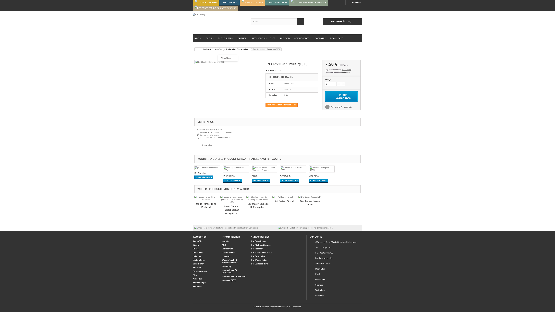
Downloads (198, 252)
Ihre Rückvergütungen (261, 245)
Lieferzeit (226, 256)
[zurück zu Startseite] (197, 49)
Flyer (195, 275)
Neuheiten (197, 279)
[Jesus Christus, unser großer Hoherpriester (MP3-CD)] (232, 200)
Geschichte (320, 279)
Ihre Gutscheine (258, 256)
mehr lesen (346, 70)
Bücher (196, 249)
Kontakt (225, 241)
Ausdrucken (207, 145)
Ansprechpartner (322, 263)
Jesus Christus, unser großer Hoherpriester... (231, 209)
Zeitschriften (198, 264)
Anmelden (356, 2)
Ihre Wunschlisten (259, 260)
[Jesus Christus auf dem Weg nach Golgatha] (264, 169)
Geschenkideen (200, 271)
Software (197, 267)
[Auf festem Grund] (284, 197)
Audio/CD (197, 241)
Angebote (197, 286)
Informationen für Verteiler (233, 276)
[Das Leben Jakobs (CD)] (310, 197)
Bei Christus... (201, 173)
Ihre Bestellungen (259, 241)
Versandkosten (228, 252)
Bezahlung (226, 266)
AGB (224, 245)
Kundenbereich (260, 236)
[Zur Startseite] (348, 2)
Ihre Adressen (257, 249)
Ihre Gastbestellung (259, 264)
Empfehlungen (199, 283)
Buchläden (320, 269)
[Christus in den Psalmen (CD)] (293, 169)
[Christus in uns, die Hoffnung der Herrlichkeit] (258, 198)
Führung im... (229, 175)
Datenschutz (227, 249)
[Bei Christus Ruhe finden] (207, 168)
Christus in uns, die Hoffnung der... (258, 206)
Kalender (197, 256)
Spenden (319, 285)
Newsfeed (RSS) (229, 280)
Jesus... (255, 175)
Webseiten (320, 290)
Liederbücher (199, 260)
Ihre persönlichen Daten (261, 252)
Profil (317, 274)
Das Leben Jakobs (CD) (310, 203)
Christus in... (286, 175)
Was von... (314, 175)
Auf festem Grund (284, 201)
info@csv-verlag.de (323, 258)
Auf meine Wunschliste (341, 107)
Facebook (319, 296)
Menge (328, 79)
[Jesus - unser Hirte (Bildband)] (206, 198)
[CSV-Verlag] (219, 22)
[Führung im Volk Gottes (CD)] (236, 169)
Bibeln (196, 245)
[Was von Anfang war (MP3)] (322, 169)
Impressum (296, 307)
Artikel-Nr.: (270, 70)
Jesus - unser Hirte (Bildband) (206, 206)
